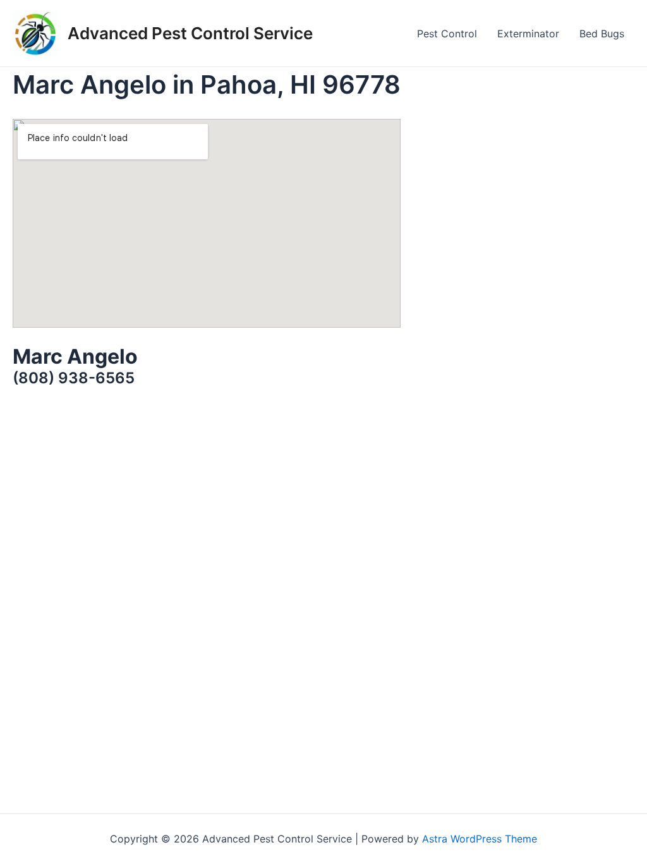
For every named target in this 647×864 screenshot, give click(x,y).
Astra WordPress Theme (479, 838)
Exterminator (528, 33)
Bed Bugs (601, 33)
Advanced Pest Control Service (190, 33)
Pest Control (447, 33)
